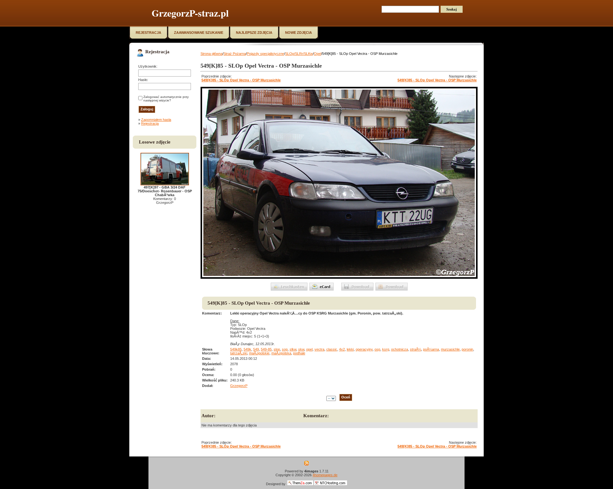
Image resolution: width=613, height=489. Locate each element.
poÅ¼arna (431, 349)
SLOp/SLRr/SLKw (299, 54)
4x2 (342, 349)
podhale (299, 353)
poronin (467, 349)
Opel (317, 54)
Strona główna (212, 54)
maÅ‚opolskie (259, 353)
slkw (293, 349)
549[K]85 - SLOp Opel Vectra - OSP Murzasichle (241, 80)
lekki (350, 349)
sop (285, 349)
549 (256, 349)
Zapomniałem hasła (156, 120)
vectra (319, 349)
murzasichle (450, 349)
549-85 (266, 349)
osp (377, 349)
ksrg (385, 349)
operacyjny (364, 349)
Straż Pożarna (234, 54)
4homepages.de (325, 475)
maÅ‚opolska (281, 353)
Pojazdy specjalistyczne (265, 54)
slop (277, 349)
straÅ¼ (415, 349)
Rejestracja (150, 123)
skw (301, 349)
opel (309, 349)
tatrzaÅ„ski (238, 353)
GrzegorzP (238, 386)
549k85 (236, 349)
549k (247, 349)
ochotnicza (399, 349)
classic (331, 349)
